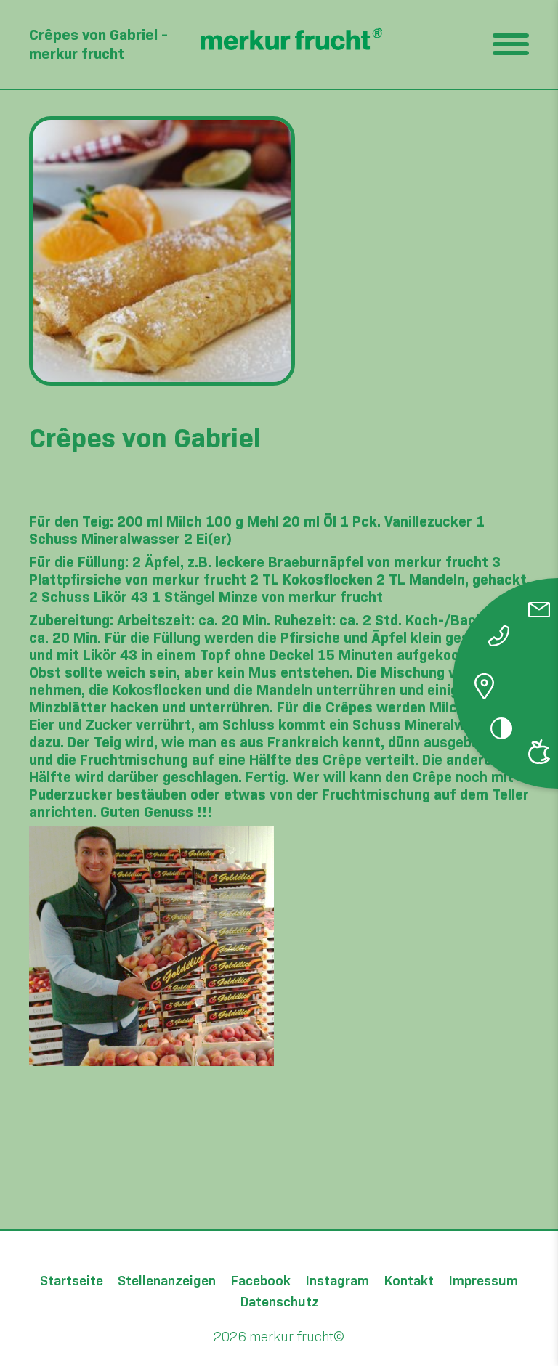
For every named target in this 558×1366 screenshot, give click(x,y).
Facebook (260, 1281)
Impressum (483, 1281)
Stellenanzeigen (167, 1281)
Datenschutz (279, 1302)
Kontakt (409, 1281)
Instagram (337, 1281)
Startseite (71, 1281)
